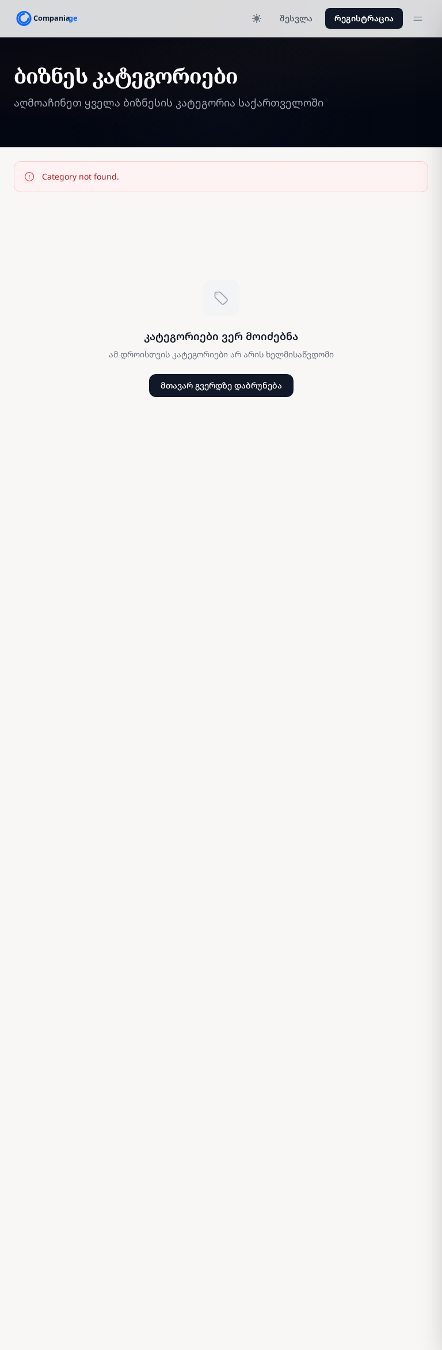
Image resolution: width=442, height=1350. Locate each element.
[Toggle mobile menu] (417, 18)
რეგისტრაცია (364, 18)
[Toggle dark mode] (256, 18)
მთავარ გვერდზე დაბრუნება (221, 385)
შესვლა (296, 18)
